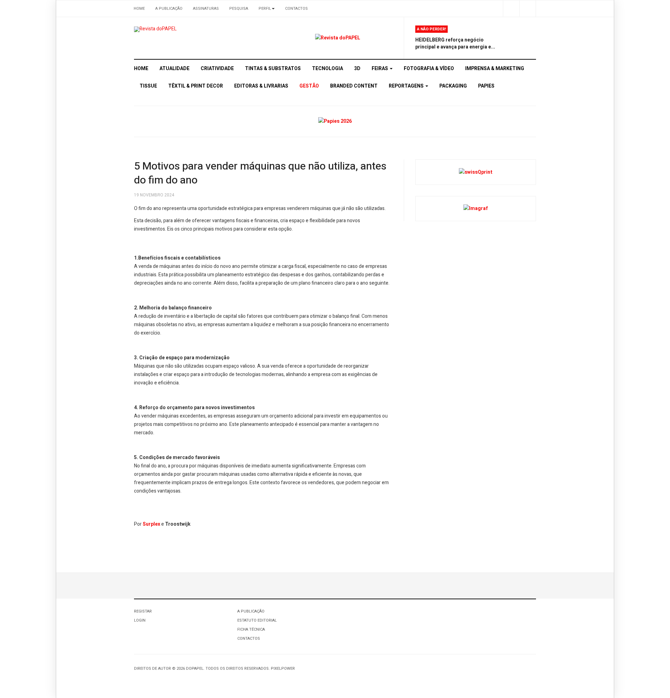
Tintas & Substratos (273, 68)
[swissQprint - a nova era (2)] (475, 171)
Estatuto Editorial (257, 620)
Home (139, 9)
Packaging (453, 86)
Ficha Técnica (251, 629)
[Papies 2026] (335, 121)
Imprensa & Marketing (494, 68)
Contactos (296, 9)
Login (140, 620)
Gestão (309, 86)
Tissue (148, 86)
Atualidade (174, 68)
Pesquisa (238, 9)
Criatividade (217, 68)
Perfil (265, 9)
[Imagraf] (475, 208)
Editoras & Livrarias (261, 86)
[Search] (527, 8)
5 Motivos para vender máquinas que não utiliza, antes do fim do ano (260, 173)
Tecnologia (327, 68)
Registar (143, 611)
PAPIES (486, 86)
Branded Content (354, 86)
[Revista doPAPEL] (155, 29)
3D (357, 68)
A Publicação (169, 9)
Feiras (380, 68)
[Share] (511, 8)
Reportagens (407, 86)
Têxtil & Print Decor (195, 86)
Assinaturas (206, 9)
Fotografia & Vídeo (429, 68)
